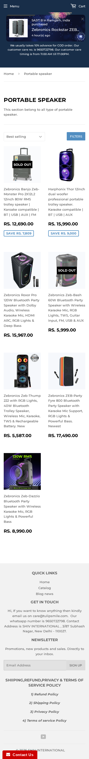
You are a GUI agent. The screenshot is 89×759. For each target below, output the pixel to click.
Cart (81, 6)
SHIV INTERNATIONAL (46, 750)
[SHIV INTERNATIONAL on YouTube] (43, 737)
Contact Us (21, 755)
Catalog (44, 588)
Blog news (44, 594)
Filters (76, 136)
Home (45, 582)
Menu (14, 6)
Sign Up (75, 665)
